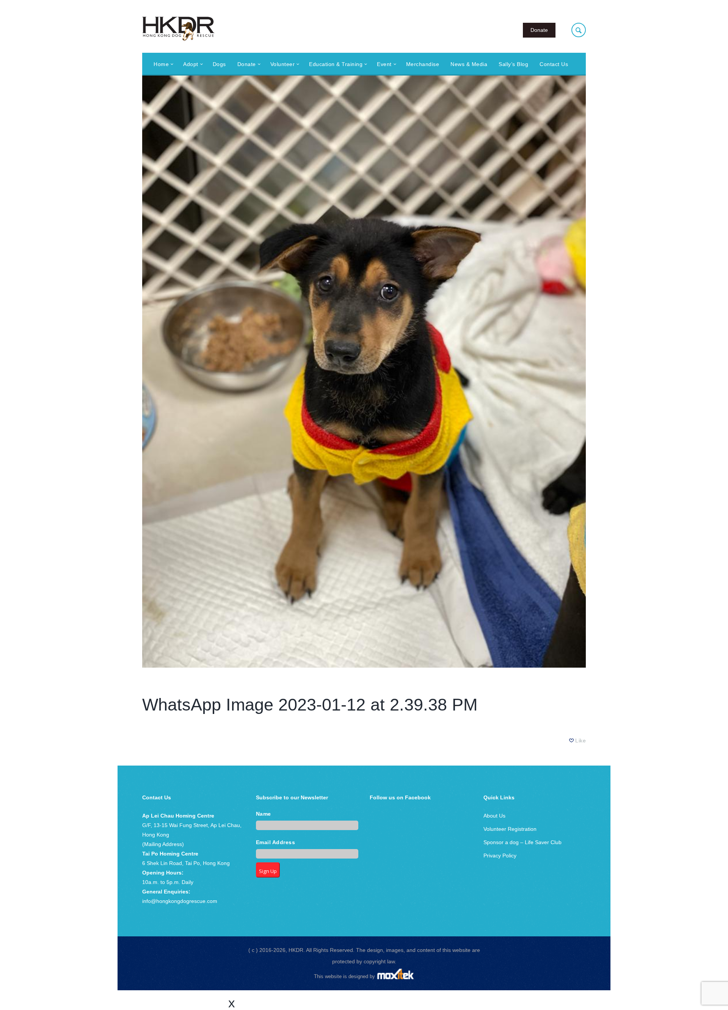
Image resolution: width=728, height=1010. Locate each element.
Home (161, 64)
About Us (494, 816)
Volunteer (282, 64)
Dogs (219, 64)
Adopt (190, 64)
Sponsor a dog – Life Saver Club (522, 842)
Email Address (275, 842)
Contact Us (554, 64)
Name (263, 814)
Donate (539, 30)
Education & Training (335, 64)
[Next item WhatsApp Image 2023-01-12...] (475, 371)
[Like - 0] (571, 740)
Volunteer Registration (510, 829)
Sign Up (268, 871)
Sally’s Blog (513, 64)
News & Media (468, 64)
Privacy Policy (499, 855)
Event (384, 64)
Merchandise (422, 64)
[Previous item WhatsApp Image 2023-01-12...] (253, 371)
